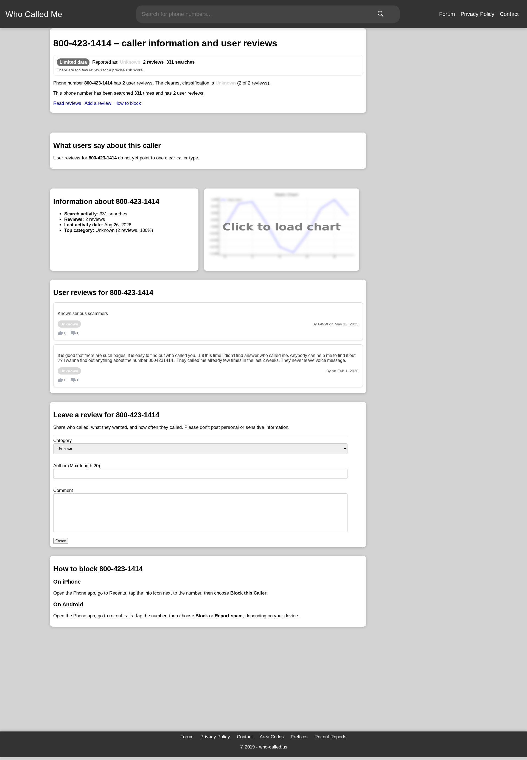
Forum (447, 14)
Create (60, 541)
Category (62, 440)
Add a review (98, 103)
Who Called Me (33, 14)
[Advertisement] (208, 687)
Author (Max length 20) (76, 465)
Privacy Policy (477, 14)
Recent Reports (331, 736)
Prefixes (299, 736)
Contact (509, 14)
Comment (63, 490)
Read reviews (67, 103)
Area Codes (272, 736)
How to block (127, 103)
